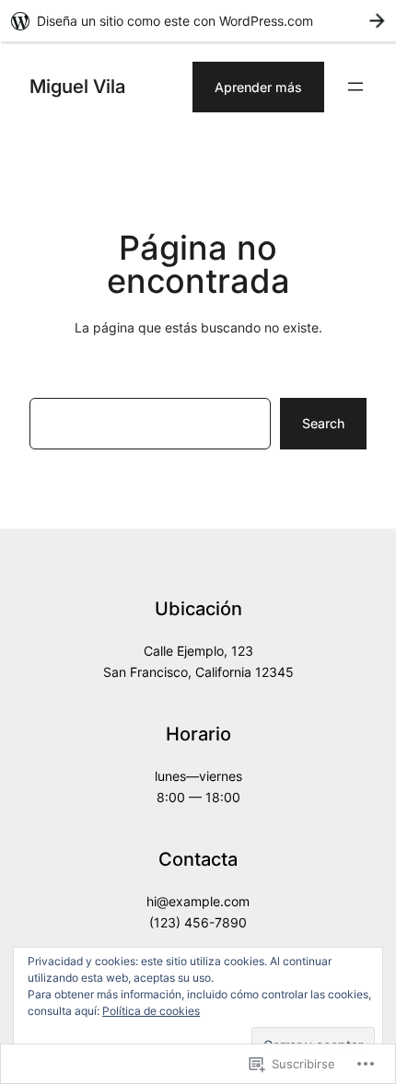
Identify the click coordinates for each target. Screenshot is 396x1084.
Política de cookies (151, 1011)
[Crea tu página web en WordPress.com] (198, 20)
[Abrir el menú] (355, 87)
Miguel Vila (77, 86)
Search (323, 423)
